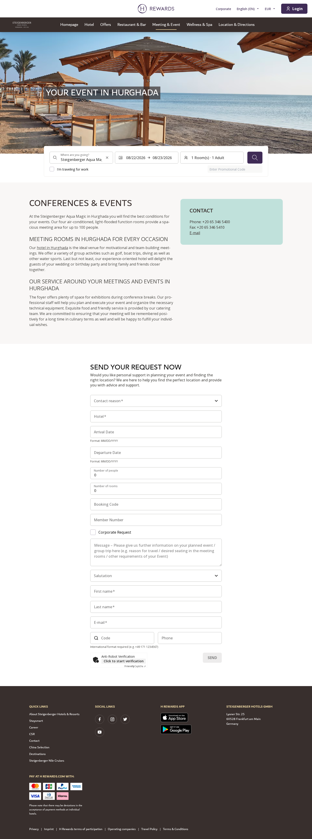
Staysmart (36, 721)
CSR (32, 734)
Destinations (37, 754)
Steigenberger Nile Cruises (46, 760)
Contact (34, 741)
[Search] (254, 158)
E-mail (195, 232)
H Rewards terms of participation (80, 829)
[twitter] (125, 719)
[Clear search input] (107, 157)
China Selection (39, 747)
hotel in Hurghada (52, 247)
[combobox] (81, 158)
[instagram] (112, 719)
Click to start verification (124, 661)
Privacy (34, 829)
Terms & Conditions (175, 829)
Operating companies (122, 829)
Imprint (49, 829)
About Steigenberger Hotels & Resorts (54, 714)
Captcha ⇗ (135, 666)
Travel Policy (149, 829)
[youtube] (99, 732)
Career (33, 727)
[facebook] (99, 719)
